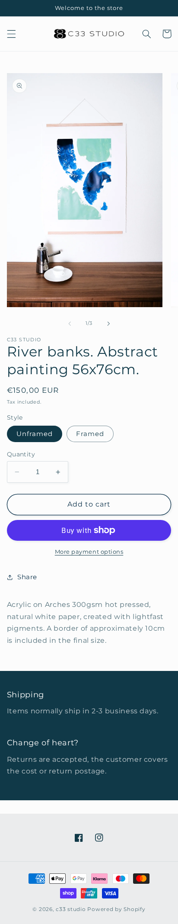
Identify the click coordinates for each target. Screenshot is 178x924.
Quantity (21, 454)
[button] (11, 34)
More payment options (89, 552)
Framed (90, 434)
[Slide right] (108, 323)
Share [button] (27, 577)
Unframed (34, 434)
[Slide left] (69, 323)
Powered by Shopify (116, 909)
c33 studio (71, 909)
